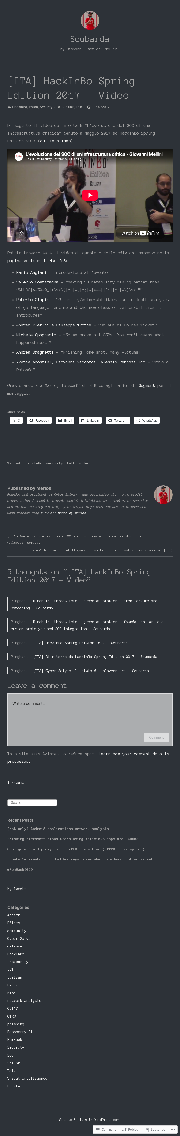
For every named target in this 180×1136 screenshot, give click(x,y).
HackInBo (19, 107)
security (54, 463)
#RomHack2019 (20, 870)
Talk (79, 107)
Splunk (68, 107)
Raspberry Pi (20, 1032)
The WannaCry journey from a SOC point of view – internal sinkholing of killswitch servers (75, 539)
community (17, 931)
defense (15, 946)
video (84, 463)
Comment (156, 737)
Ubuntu (14, 1086)
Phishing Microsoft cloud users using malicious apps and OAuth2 (73, 839)
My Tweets (17, 889)
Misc (12, 993)
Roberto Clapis (32, 299)
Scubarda (90, 38)
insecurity (18, 962)
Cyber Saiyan (20, 938)
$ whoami (16, 782)
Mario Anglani (31, 272)
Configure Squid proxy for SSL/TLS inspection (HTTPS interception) (76, 849)
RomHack (15, 1040)
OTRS (12, 1016)
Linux (13, 985)
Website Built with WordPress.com (89, 1119)
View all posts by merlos (63, 513)
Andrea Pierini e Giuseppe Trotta (53, 325)
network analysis (24, 1001)
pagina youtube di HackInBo (38, 260)
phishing (16, 1024)
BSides (14, 923)
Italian (33, 107)
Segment (147, 385)
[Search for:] (32, 802)
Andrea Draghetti (35, 352)
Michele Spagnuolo (36, 334)
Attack (14, 915)
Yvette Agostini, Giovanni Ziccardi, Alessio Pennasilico (80, 362)
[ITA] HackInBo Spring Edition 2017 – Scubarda (80, 643)
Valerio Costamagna (37, 282)
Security (46, 107)
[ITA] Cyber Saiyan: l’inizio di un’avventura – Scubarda (91, 671)
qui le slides (55, 141)
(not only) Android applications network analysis (58, 829)
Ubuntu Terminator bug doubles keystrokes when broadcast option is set (80, 859)
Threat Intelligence (28, 1078)
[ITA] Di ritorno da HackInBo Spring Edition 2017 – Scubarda (95, 657)
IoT (11, 969)
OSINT (13, 1008)
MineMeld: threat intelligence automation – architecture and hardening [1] (100, 551)
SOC (57, 107)
